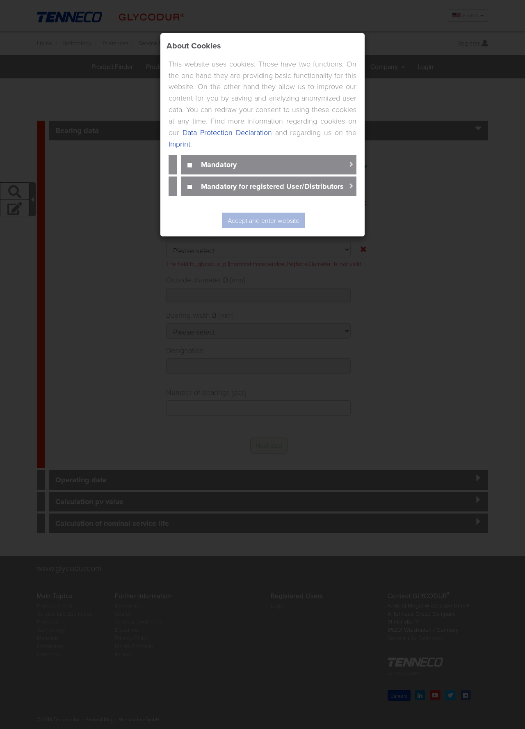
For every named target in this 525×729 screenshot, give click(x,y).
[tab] (268, 164)
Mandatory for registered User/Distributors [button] (272, 186)
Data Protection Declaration (227, 132)
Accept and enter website (263, 220)
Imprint (179, 144)
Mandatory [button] (219, 164)
